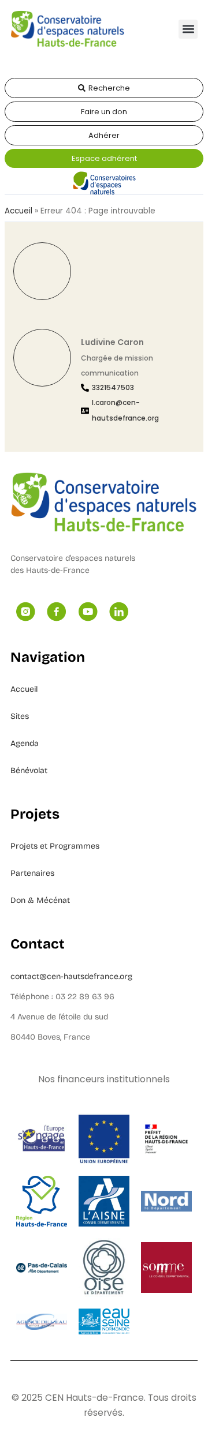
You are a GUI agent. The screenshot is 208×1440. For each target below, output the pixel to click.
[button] (188, 29)
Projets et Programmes (54, 846)
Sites (19, 716)
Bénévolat (28, 770)
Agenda (24, 743)
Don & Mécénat (40, 900)
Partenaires (32, 873)
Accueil (18, 210)
